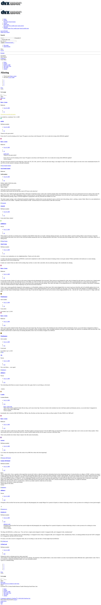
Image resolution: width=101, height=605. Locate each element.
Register (2, 53)
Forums (5, 20)
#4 (4, 180)
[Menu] (1, 9)
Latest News (3, 601)
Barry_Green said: (8, 406)
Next (2, 87)
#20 (4, 553)
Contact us (3, 58)
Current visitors (7, 28)
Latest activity (20, 25)
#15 (4, 428)
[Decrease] (6, 95)
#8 (4, 278)
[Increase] (4, 95)
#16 (4, 450)
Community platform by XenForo (15, 598)
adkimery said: (7, 524)
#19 (4, 521)
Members (6, 27)
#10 (4, 325)
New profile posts (13, 25)
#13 (4, 382)
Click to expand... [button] (8, 159)
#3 (4, 151)
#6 (4, 233)
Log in (2, 50)
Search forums (12, 21)
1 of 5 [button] (2, 89)
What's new (6, 24)
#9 (4, 306)
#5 (4, 215)
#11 (4, 345)
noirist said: (6, 153)
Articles (5, 23)
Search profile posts (24, 28)
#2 (4, 131)
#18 (4, 500)
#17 (4, 470)
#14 (4, 404)
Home (5, 19)
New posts (6, 21)
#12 (4, 364)
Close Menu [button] (3, 59)
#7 (4, 253)
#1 (4, 111)
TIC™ (15, 599)
